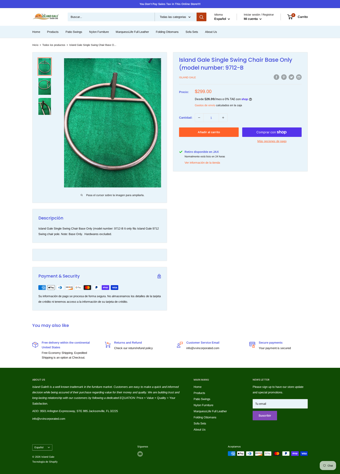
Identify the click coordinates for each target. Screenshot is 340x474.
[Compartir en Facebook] (276, 77)
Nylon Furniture (99, 31)
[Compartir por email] (299, 77)
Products (53, 31)
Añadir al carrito (209, 132)
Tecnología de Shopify (45, 461)
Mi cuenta (251, 18)
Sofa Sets (192, 31)
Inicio (35, 44)
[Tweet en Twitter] (291, 77)
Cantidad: (185, 117)
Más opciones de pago (271, 141)
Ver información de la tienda (202, 162)
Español (38, 447)
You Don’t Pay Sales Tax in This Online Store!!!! (170, 4)
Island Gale (187, 77)
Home (36, 31)
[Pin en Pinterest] (284, 77)
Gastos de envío (205, 105)
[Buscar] (201, 17)
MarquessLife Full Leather (132, 31)
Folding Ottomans (167, 31)
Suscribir (265, 415)
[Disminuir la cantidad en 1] (199, 117)
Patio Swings (74, 31)
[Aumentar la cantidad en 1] (223, 117)
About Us (211, 31)
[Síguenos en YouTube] (140, 454)
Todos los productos (53, 44)
